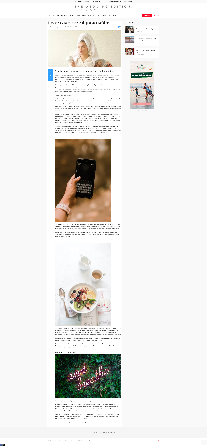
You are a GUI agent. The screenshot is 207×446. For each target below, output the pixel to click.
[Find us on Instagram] (158, 15)
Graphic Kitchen (74, 440)
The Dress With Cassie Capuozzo (146, 29)
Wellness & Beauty (75, 27)
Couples (104, 15)
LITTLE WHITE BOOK (53, 15)
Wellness (91, 15)
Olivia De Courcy (54, 27)
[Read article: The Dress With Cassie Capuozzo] (129, 29)
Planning (64, 15)
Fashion (84, 15)
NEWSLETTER (147, 15)
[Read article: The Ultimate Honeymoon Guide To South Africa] (129, 39)
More (114, 15)
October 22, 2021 (65, 27)
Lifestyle (77, 15)
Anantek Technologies (90, 440)
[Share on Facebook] (50, 71)
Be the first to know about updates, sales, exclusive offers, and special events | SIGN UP (103, 1)
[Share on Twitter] (50, 75)
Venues (70, 15)
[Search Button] (154, 15)
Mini (110, 15)
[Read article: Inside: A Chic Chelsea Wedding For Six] (129, 51)
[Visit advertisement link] (142, 85)
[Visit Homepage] (103, 8)
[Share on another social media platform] (50, 79)
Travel (97, 15)
